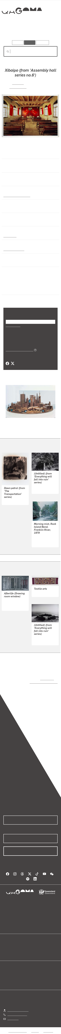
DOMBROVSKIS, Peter (45, 539)
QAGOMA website (12, 947)
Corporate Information (33, 1031)
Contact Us (12, 1016)
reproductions (46, 678)
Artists (29, 32)
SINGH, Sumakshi (13, 603)
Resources (42, 42)
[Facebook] (7, 363)
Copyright (48, 1028)
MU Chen (18, 83)
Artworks (11, 32)
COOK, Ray (9, 500)
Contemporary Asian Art (16, 195)
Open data (8, 943)
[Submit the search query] (5, 51)
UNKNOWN (39, 592)
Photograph (9, 235)
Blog (34, 943)
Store (6, 950)
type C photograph (13, 249)
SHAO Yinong (18, 87)
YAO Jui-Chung (41, 486)
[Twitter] (12, 363)
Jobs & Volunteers (18, 1028)
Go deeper (48, 32)
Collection (22, 21)
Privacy (35, 1028)
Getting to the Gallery (18, 1007)
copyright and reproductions (39, 682)
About (35, 947)
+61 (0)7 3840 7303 (17, 1011)
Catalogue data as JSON (18, 349)
